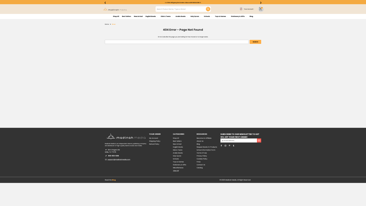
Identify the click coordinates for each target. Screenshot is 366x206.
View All (176, 171)
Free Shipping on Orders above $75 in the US (183, 3)
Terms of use (202, 153)
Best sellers (126, 16)
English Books (151, 16)
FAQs (199, 162)
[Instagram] (225, 145)
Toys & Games (220, 16)
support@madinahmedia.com (118, 159)
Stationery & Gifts (238, 16)
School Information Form (206, 150)
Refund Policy (154, 144)
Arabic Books (181, 16)
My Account (153, 138)
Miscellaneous (178, 168)
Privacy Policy (202, 156)
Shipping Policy (154, 141)
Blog (251, 16)
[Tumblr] (233, 145)
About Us (200, 141)
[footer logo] (126, 136)
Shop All (116, 16)
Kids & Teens (166, 16)
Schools (207, 16)
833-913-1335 (113, 156)
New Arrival (138, 16)
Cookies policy (202, 159)
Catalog (200, 168)
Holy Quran (195, 16)
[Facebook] (221, 145)
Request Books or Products (207, 147)
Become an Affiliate (204, 138)
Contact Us (201, 165)
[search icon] (208, 9)
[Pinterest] (229, 145)
